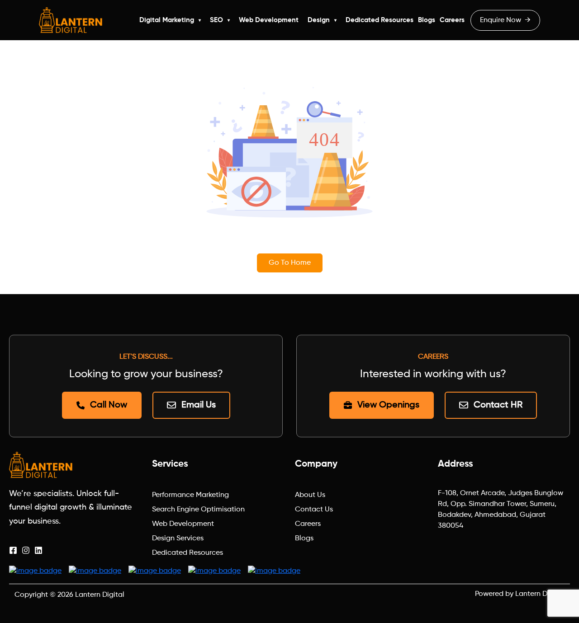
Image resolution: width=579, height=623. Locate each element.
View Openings (388, 405)
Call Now (108, 405)
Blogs (426, 20)
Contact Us (314, 509)
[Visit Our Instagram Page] (26, 550)
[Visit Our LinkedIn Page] (38, 550)
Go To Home (290, 263)
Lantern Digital (99, 595)
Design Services (178, 538)
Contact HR (498, 405)
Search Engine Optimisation (198, 509)
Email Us (198, 405)
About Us (310, 495)
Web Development (269, 20)
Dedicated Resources (379, 20)
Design (319, 20)
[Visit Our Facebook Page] (13, 550)
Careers (452, 20)
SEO (216, 20)
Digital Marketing (166, 20)
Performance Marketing (190, 495)
